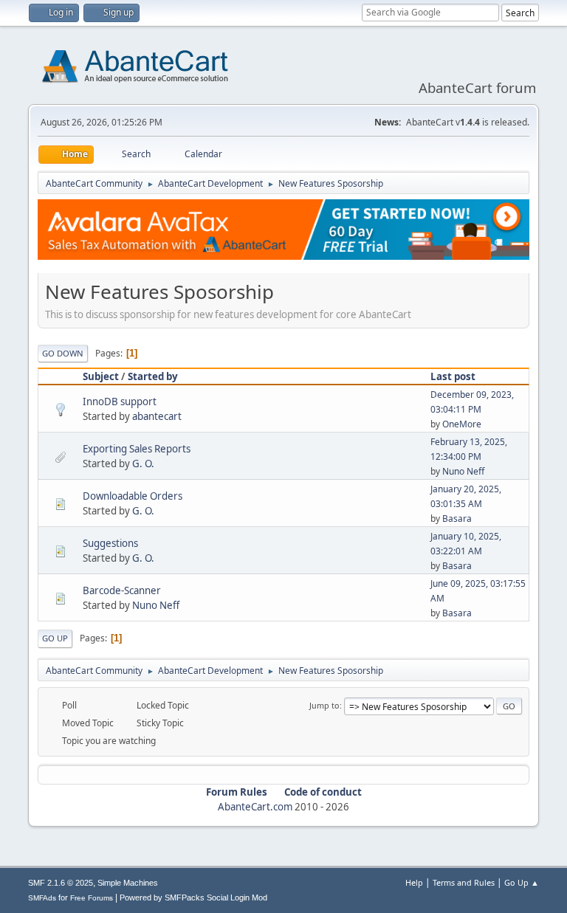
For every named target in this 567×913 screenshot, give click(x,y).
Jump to (324, 705)
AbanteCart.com (255, 806)
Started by (153, 376)
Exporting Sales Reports (136, 448)
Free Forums (91, 898)
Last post (452, 376)
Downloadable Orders (132, 496)
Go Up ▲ (521, 882)
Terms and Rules (464, 882)
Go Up (55, 638)
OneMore (461, 424)
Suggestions (110, 543)
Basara (457, 518)
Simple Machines (127, 882)
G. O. (143, 463)
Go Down (62, 353)
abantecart (157, 416)
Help (414, 882)
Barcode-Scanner (122, 590)
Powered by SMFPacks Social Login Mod (193, 897)
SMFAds (42, 898)
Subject (101, 376)
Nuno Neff (463, 471)
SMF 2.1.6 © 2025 (60, 882)
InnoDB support (120, 401)
